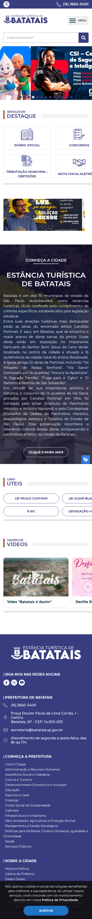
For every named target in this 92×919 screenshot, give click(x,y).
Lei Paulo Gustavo (31, 498)
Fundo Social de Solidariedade (27, 805)
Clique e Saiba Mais (46, 452)
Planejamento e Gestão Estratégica (31, 826)
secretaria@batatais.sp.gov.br (37, 730)
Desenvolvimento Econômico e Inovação (36, 785)
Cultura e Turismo (18, 780)
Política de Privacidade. (60, 900)
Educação (12, 790)
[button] (6, 4)
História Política (17, 869)
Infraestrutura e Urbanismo (25, 816)
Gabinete (12, 810)
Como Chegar (15, 764)
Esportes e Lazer (17, 795)
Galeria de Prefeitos (19, 874)
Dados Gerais (15, 879)
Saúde (9, 841)
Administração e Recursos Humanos (32, 769)
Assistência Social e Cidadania (27, 775)
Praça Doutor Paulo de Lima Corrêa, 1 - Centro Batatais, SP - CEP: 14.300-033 (44, 717)
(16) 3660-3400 (76, 4)
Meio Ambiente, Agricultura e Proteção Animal (40, 821)
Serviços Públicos (18, 846)
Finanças (11, 800)
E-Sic (31, 511)
